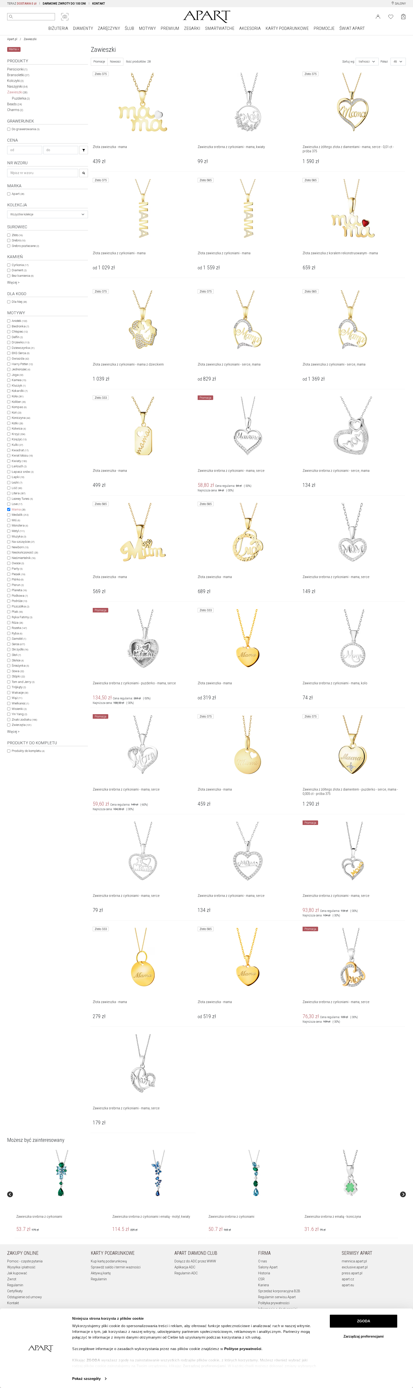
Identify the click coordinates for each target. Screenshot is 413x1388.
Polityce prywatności (242, 1349)
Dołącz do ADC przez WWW (195, 1261)
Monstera (20, 525)
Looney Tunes (22, 498)
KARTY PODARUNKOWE (287, 28)
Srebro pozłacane (25, 246)
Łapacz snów (22, 471)
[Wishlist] (390, 16)
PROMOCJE (324, 28)
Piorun (18, 585)
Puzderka (21, 98)
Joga (17, 375)
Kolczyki (15, 81)
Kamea (19, 380)
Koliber (19, 402)
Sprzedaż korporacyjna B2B (279, 1291)
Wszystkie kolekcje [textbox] (21, 214)
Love (17, 504)
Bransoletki (18, 75)
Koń (16, 412)
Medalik (20, 514)
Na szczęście (23, 541)
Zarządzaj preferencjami (363, 1336)
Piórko (17, 579)
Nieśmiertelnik (23, 558)
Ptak (17, 611)
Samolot (19, 638)
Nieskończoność (25, 552)
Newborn (20, 547)
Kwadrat (20, 450)
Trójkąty (19, 687)
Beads (14, 104)
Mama (18, 509)
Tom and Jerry (23, 682)
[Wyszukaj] (11, 17)
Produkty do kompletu (28, 751)
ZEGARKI (192, 28)
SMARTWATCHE (219, 28)
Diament (19, 270)
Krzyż (18, 434)
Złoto (17, 235)
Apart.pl (12, 39)
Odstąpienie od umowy (24, 1297)
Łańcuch (19, 466)
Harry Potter (22, 364)
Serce (18, 644)
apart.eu (348, 1285)
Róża (17, 622)
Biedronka (20, 326)
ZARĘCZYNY (109, 28)
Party (17, 568)
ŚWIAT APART (352, 28)
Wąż (17, 698)
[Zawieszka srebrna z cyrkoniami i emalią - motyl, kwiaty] (158, 1173)
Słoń (16, 655)
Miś (16, 520)
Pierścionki (17, 69)
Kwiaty (19, 461)
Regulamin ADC (186, 1273)
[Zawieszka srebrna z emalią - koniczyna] (350, 1173)
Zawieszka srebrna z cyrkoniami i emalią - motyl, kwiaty (151, 1216)
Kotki (17, 423)
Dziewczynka (23, 348)
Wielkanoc (20, 703)
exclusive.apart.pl (355, 1267)
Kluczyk (19, 385)
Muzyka (19, 536)
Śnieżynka (20, 665)
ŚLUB (129, 28)
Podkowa (20, 595)
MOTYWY (147, 28)
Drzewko (20, 342)
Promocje (99, 61)
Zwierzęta (21, 725)
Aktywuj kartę (101, 1273)
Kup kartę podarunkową (109, 1261)
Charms (15, 110)
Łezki (17, 482)
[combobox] (47, 214)
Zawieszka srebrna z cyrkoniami (39, 1216)
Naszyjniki (17, 86)
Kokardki (19, 391)
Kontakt (13, 1303)
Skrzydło (20, 649)
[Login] (378, 16)
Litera (18, 493)
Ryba (17, 633)
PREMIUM (170, 28)
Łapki (18, 477)
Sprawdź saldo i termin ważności (116, 1267)
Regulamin (15, 1285)
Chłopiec (20, 331)
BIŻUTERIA (58, 28)
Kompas (19, 407)
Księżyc (19, 439)
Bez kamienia (22, 275)
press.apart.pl (352, 1273)
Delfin (17, 337)
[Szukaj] (83, 150)
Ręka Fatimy (22, 617)
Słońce (18, 660)
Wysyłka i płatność (21, 1267)
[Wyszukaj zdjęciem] (64, 16)
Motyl (18, 531)
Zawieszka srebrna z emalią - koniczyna (332, 1216)
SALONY (400, 3)
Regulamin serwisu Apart (277, 1297)
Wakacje (20, 692)
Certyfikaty (15, 1291)
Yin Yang (19, 714)
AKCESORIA (250, 28)
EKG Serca (20, 353)
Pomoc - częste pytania (25, 1261)
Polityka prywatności (273, 1303)
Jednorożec (21, 369)
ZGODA (363, 1321)
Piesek (18, 574)
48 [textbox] (395, 61)
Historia (264, 1273)
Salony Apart (267, 1267)
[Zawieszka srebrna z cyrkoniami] (62, 1173)
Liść (17, 488)
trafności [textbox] (364, 61)
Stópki (18, 676)
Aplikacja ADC (184, 1267)
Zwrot (11, 1279)
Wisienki (19, 709)
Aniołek (19, 321)
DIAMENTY (83, 28)
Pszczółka (20, 606)
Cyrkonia (20, 265)
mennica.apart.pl (354, 1261)
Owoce (18, 563)
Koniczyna (21, 418)
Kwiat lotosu (22, 455)
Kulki (17, 445)
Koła (17, 396)
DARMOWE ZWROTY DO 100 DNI (64, 3)
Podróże (19, 601)
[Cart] (403, 16)
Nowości (115, 61)
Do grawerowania (25, 129)
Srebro (18, 240)
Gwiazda (20, 358)
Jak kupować (17, 1273)
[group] (62, 1194)
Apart (18, 194)
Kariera (263, 1285)
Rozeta (19, 628)
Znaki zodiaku (24, 719)
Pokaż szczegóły (86, 1379)
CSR (261, 1279)
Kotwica (19, 428)
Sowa (18, 671)
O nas (262, 1261)
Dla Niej (19, 301)
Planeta (19, 590)
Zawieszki (17, 92)
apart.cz (348, 1279)
